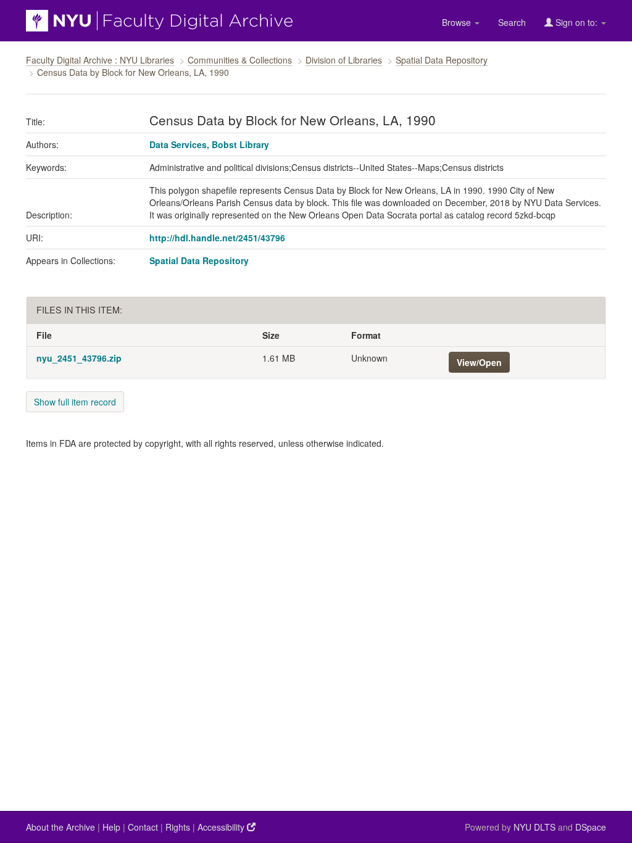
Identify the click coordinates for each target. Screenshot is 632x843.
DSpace (590, 827)
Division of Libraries (344, 60)
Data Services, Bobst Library (209, 144)
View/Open (479, 362)
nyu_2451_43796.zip (79, 358)
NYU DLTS (534, 827)
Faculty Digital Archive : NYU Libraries (100, 60)
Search (512, 22)
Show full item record (75, 402)
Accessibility (222, 827)
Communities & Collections (240, 60)
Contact (143, 827)
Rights (177, 827)
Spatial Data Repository (442, 60)
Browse (457, 22)
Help (111, 827)
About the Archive (60, 827)
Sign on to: (576, 22)
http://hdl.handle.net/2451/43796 (217, 237)
